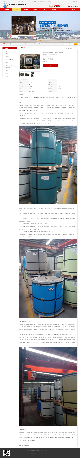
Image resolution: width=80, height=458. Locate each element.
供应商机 (17, 9)
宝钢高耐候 (7, 73)
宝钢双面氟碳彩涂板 (9, 59)
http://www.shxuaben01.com (24, 445)
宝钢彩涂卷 (7, 62)
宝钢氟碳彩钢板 (8, 67)
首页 (71, 48)
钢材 (54, 56)
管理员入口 (41, 453)
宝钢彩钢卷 (7, 53)
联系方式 (73, 9)
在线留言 (50, 65)
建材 (48, 56)
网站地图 (45, 453)
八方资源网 (32, 453)
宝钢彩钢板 (7, 56)
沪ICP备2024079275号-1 (48, 452)
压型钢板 (6, 76)
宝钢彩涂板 (7, 51)
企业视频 (26, 9)
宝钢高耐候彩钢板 (8, 65)
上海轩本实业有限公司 (57, 452)
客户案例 (54, 9)
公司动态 (45, 9)
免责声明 (36, 453)
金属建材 (51, 56)
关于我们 (35, 9)
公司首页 (7, 9)
